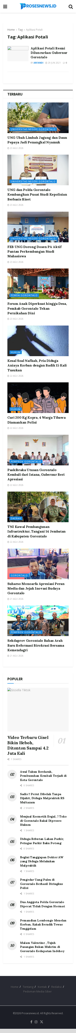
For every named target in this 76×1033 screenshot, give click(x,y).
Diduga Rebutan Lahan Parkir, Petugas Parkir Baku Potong (42, 841)
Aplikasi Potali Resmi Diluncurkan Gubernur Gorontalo (49, 52)
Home (11, 29)
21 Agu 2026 (16, 598)
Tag (20, 29)
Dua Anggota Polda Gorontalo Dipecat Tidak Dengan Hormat (42, 904)
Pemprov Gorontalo (26, 461)
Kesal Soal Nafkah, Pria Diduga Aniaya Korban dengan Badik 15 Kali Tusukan (37, 365)
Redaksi (56, 987)
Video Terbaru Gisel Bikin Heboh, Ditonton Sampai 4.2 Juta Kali (27, 745)
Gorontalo (19, 575)
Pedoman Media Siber (37, 991)
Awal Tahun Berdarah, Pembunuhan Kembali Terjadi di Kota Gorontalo (43, 776)
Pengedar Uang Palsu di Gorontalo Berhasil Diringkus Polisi (41, 884)
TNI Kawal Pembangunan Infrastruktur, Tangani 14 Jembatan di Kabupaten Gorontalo (36, 531)
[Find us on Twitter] (41, 1022)
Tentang (28, 987)
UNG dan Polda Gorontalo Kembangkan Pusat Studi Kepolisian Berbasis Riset (37, 194)
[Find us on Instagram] (36, 1022)
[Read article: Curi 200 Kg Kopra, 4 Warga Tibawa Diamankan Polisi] (38, 397)
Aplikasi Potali (34, 29)
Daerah (16, 518)
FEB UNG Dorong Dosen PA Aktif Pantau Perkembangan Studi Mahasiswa (34, 251)
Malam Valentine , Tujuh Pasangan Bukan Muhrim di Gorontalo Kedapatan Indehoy (42, 947)
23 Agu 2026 (16, 148)
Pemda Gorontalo (24, 295)
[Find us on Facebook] (31, 1022)
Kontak (42, 987)
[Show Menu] (5, 6)
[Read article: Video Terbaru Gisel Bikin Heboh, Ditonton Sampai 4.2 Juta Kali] (38, 710)
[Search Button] (71, 6)
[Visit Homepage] (38, 6)
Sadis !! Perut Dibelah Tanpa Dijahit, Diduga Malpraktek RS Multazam (42, 798)
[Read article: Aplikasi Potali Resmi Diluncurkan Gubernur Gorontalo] (17, 53)
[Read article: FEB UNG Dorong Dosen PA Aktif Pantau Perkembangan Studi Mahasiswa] (38, 227)
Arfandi (38, 62)
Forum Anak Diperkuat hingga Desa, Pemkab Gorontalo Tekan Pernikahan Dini (37, 308)
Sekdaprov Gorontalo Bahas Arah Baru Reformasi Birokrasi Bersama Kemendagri (35, 645)
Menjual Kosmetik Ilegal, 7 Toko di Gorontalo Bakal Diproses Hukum (43, 821)
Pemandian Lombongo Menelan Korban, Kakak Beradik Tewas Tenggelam (43, 925)
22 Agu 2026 (16, 375)
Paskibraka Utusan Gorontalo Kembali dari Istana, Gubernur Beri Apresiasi (36, 474)
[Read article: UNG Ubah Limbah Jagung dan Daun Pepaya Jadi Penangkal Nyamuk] (38, 117)
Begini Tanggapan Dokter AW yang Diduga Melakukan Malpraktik (41, 861)
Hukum (15, 352)
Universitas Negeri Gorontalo (33, 129)
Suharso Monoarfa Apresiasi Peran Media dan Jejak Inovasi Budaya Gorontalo (36, 588)
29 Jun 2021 (54, 62)
